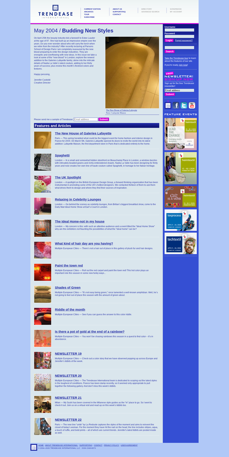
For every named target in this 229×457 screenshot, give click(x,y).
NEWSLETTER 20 (68, 375)
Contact (117, 14)
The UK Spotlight (68, 177)
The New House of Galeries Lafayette (121, 110)
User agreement (129, 445)
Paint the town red (69, 265)
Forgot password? (184, 40)
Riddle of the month (70, 309)
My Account (176, 12)
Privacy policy (111, 445)
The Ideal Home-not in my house (79, 221)
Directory (146, 9)
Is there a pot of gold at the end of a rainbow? (90, 331)
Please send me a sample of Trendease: (54, 119)
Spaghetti (62, 155)
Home (41, 445)
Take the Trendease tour (176, 58)
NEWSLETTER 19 (68, 353)
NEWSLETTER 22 (68, 420)
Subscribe (89, 17)
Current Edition (92, 9)
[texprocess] (181, 230)
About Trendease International (61, 445)
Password (170, 33)
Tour (86, 14)
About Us (117, 9)
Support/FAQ (119, 12)
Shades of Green (68, 287)
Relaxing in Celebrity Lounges (78, 199)
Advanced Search (150, 12)
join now (183, 65)
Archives (88, 12)
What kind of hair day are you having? (84, 243)
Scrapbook (176, 9)
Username (170, 27)
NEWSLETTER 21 (68, 398)
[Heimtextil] (181, 149)
